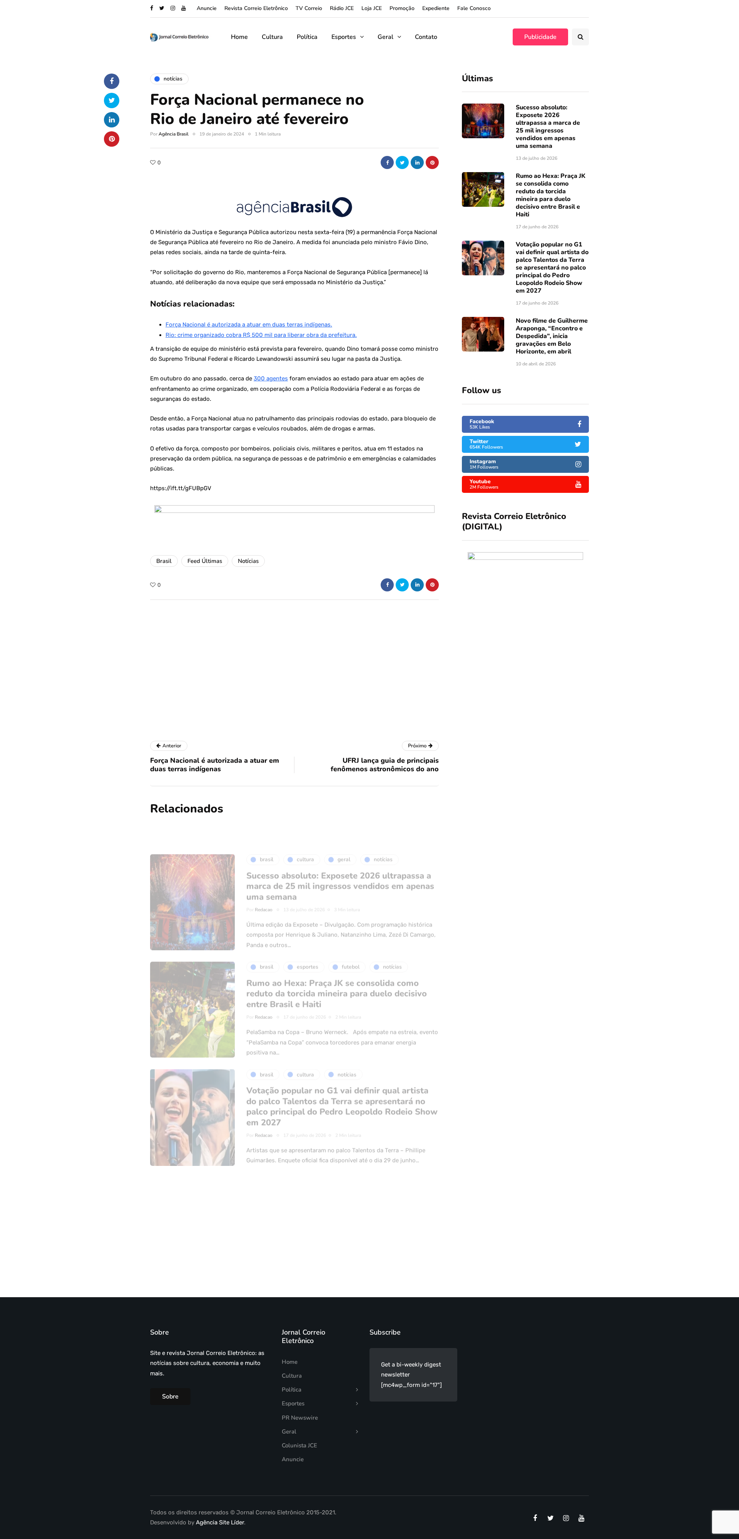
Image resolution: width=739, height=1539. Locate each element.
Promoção (402, 8)
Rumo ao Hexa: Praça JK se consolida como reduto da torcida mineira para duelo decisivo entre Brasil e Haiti (550, 195)
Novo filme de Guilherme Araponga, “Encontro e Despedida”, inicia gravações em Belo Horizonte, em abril (552, 336)
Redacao (264, 883)
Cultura (272, 37)
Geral (385, 37)
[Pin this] (432, 162)
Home (239, 37)
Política (307, 37)
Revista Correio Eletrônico (256, 8)
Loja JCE (371, 8)
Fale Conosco (474, 8)
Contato (426, 37)
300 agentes (271, 378)
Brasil (164, 561)
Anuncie (207, 8)
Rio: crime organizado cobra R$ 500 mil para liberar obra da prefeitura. (261, 335)
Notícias (248, 561)
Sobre (170, 1396)
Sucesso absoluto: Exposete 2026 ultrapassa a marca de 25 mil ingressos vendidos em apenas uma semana (548, 126)
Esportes (343, 37)
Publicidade (540, 37)
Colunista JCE (299, 1445)
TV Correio (309, 8)
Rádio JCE (342, 8)
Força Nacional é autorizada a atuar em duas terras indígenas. (249, 324)
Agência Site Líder (220, 1522)
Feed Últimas (204, 561)
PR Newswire (300, 1418)
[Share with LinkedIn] (417, 162)
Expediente (436, 8)
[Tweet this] (402, 162)
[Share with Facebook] (387, 162)
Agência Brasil (174, 134)
